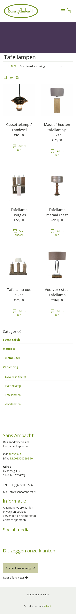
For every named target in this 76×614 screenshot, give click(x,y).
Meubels (9, 349)
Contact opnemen (14, 520)
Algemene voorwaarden (18, 507)
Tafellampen (13, 395)
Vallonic (48, 606)
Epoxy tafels (11, 339)
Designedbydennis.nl (16, 442)
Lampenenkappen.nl (15, 446)
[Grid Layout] (17, 77)
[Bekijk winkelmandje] (69, 9)
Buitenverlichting (15, 376)
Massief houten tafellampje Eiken (57, 129)
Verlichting (10, 367)
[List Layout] (11, 77)
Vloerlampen (13, 404)
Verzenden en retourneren (19, 516)
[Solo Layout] (5, 77)
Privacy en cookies (14, 511)
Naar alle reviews (14, 577)
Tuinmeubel (11, 358)
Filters (12, 66)
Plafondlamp (13, 386)
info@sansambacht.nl (22, 492)
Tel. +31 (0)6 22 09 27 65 (18, 485)
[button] (19, 147)
